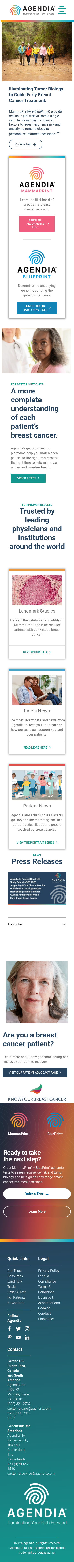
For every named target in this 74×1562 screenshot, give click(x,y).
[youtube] (18, 1337)
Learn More (37, 1211)
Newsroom (15, 1303)
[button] (37, 924)
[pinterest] (9, 1337)
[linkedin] (27, 1337)
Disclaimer (46, 1319)
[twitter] (18, 1328)
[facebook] (9, 1328)
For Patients (16, 1297)
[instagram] (27, 1328)
